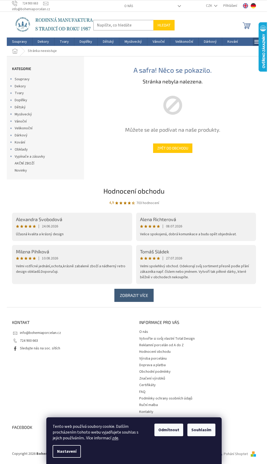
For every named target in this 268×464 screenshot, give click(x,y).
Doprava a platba (152, 365)
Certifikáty (147, 385)
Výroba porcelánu (153, 358)
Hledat (164, 25)
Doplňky (21, 100)
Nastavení (66, 451)
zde (115, 438)
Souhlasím (201, 430)
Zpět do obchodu (172, 148)
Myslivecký (23, 114)
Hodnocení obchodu (134, 191)
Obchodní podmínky (155, 371)
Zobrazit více (134, 295)
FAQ (142, 391)
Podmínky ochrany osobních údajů (165, 398)
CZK (209, 5)
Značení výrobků (152, 378)
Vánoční (21, 121)
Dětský (20, 107)
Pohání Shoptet (236, 454)
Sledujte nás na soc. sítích (40, 348)
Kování (20, 142)
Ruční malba (148, 405)
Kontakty (146, 411)
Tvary (19, 93)
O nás (128, 6)
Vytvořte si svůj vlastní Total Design (167, 338)
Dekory (20, 86)
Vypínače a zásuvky (30, 156)
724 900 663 (29, 340)
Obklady (21, 149)
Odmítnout (168, 430)
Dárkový (21, 135)
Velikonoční (23, 128)
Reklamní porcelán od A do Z (161, 345)
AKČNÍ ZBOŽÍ (24, 163)
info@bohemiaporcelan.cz (40, 332)
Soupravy (22, 79)
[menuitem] (19, 42)
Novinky (21, 170)
